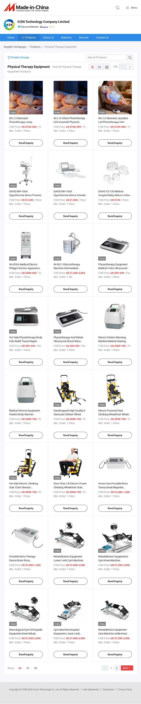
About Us (48, 37)
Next (125, 668)
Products (30, 37)
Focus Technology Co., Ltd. (46, 689)
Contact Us (102, 37)
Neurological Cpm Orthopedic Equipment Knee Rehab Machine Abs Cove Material (26, 633)
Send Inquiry (26, 142)
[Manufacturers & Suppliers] (27, 7)
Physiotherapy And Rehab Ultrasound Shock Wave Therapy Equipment (68, 341)
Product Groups (19, 57)
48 (35, 668)
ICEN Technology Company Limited (43, 22)
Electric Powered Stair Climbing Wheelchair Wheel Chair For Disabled (113, 414)
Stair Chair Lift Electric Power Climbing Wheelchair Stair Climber (70, 487)
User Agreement (91, 689)
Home (10, 37)
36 (27, 668)
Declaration (108, 689)
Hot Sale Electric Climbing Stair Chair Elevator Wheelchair (23, 487)
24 (19, 668)
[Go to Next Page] (129, 67)
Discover (84, 37)
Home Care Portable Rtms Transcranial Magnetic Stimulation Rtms (113, 487)
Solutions (66, 37)
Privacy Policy (125, 689)
